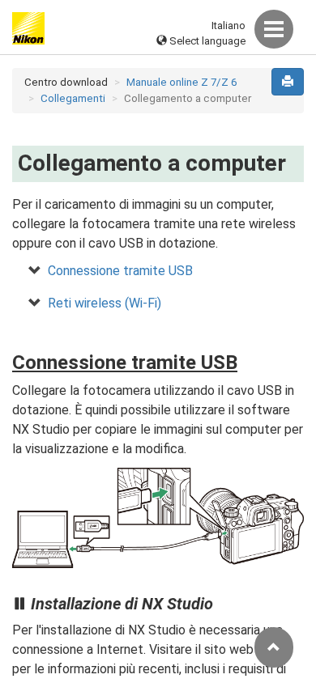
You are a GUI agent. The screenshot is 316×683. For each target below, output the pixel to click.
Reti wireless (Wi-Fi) (104, 303)
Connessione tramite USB (120, 270)
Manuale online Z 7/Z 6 (181, 82)
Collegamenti (73, 98)
